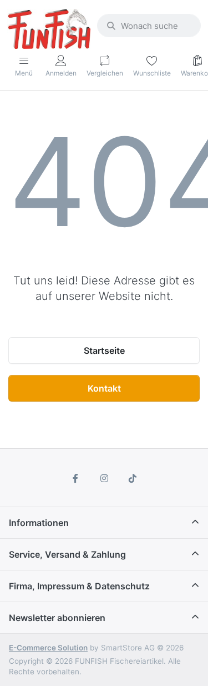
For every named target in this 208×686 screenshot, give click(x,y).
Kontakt (104, 388)
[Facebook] (75, 478)
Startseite (104, 350)
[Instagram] (104, 478)
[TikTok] (132, 478)
